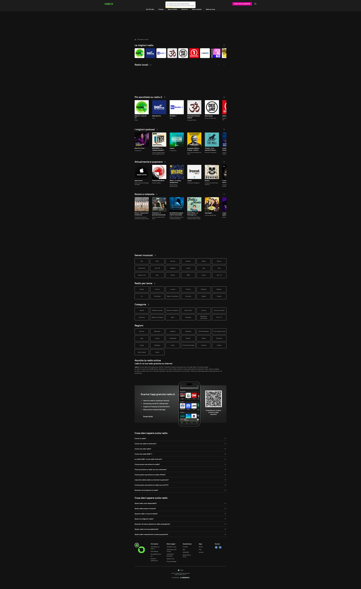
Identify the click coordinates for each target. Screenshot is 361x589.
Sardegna (157, 345)
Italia (181, 570)
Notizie (142, 289)
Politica (188, 289)
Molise (204, 338)
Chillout (188, 261)
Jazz (203, 268)
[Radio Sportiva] (150, 53)
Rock (157, 261)
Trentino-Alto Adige (188, 345)
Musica (219, 296)
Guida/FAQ (186, 552)
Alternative (141, 268)
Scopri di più (148, 416)
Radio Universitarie (173, 296)
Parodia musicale (157, 310)
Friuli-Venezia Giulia (219, 331)
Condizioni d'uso (171, 547)
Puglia (142, 345)
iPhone (201, 547)
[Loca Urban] (205, 53)
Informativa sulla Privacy (171, 550)
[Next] (224, 44)
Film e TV (219, 317)
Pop (142, 261)
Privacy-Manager (171, 561)
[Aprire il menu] (255, 4)
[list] (180, 53)
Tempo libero (188, 310)
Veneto (157, 352)
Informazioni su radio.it (155, 547)
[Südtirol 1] (194, 53)
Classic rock (142, 275)
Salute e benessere (173, 310)
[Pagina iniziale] (135, 39)
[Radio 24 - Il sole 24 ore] (139, 53)
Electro (219, 261)
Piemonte (219, 338)
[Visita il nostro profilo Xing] (220, 547)
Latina (204, 275)
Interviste (188, 296)
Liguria (157, 338)
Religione (203, 289)
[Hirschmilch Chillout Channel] (172, 53)
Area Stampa (154, 551)
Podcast (161, 9)
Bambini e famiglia (157, 317)
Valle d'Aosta (142, 352)
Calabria (172, 331)
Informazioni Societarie (170, 555)
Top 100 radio (150, 9)
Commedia (157, 296)
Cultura (157, 289)
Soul (157, 275)
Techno (173, 275)
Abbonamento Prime (187, 556)
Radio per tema (210, 9)
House (188, 268)
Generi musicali (196, 9)
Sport (172, 317)
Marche (188, 338)
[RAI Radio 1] (161, 53)
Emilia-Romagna (204, 331)
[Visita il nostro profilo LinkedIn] (216, 547)
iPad (200, 549)
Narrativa (188, 317)
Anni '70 (219, 275)
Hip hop (172, 261)
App (184, 549)
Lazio (141, 338)
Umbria (219, 345)
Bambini (219, 289)
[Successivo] (224, 96)
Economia (142, 317)
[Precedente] (218, 96)
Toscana (203, 345)
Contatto (185, 547)
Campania (188, 331)
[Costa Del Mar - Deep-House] (216, 53)
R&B (188, 275)
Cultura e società (219, 310)
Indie (219, 268)
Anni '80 (157, 268)
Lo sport (172, 289)
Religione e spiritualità (203, 317)
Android (201, 552)
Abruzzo (141, 331)
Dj (141, 296)
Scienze (203, 310)
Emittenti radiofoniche (154, 559)
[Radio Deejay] (183, 53)
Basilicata (157, 331)
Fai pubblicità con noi (156, 555)
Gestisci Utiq (170, 558)
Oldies (204, 261)
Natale (204, 296)
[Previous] (218, 44)
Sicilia (172, 345)
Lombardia (173, 338)
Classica (172, 268)
